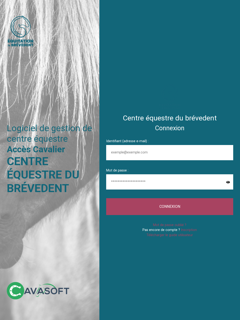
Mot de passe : (117, 170)
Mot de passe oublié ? (169, 225)
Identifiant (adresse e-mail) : (127, 141)
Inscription (189, 230)
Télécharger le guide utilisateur (169, 235)
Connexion (169, 206)
